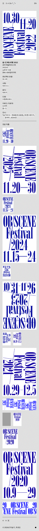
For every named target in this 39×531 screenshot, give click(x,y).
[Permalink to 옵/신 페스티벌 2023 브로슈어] (6, 272)
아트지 (4, 92)
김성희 (4, 106)
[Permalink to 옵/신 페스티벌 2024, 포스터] (19, 239)
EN (35, 3)
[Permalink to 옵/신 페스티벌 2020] (17, 419)
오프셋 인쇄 (6, 70)
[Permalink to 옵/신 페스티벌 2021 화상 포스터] (19, 404)
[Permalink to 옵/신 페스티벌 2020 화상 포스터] (19, 508)
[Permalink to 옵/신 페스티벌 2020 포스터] (19, 475)
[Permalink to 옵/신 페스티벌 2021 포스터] (19, 372)
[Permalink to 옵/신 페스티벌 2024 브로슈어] (8, 204)
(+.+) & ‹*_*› (11, 3)
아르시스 (5, 86)
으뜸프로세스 (7, 99)
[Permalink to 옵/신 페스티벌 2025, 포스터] (19, 170)
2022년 (5, 67)
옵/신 (4, 108)
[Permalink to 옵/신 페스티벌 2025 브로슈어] (8, 135)
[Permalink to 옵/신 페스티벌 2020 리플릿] (10, 438)
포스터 (4, 79)
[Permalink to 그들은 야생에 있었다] (6, 419)
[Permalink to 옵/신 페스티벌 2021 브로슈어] (17, 338)
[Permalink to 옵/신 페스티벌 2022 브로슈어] (6, 339)
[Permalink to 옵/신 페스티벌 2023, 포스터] (19, 305)
